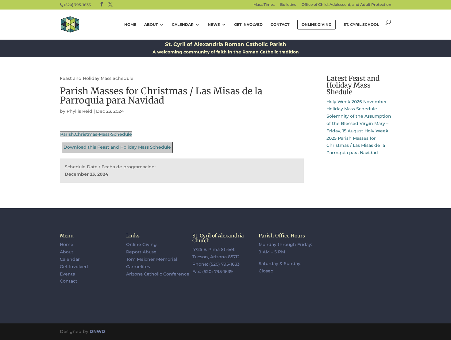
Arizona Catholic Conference (157, 274)
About (151, 24)
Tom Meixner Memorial (151, 259)
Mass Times (264, 5)
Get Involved (248, 24)
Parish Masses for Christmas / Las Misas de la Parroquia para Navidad (355, 145)
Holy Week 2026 (344, 101)
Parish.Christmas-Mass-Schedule (96, 134)
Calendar (183, 24)
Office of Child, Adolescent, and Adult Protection (346, 5)
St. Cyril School (361, 24)
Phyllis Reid (79, 111)
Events (67, 274)
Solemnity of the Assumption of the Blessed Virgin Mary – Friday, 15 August (358, 123)
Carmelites (138, 266)
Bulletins (288, 5)
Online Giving (141, 244)
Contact (280, 24)
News (214, 24)
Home (130, 24)
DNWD (97, 331)
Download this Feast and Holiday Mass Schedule (117, 147)
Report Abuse (141, 252)
